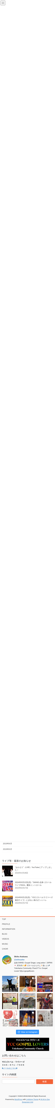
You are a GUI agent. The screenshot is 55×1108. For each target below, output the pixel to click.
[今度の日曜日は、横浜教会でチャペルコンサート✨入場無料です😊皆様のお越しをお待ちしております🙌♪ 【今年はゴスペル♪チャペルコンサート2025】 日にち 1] (10, 1001)
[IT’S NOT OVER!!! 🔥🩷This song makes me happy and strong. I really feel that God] (27, 1018)
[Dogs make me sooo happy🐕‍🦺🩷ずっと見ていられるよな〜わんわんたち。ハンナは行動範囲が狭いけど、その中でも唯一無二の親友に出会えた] (10, 984)
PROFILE (6, 924)
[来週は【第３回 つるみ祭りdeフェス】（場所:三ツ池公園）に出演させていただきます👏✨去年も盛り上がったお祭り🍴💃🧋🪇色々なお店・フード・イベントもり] (10, 1018)
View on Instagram (29, 1032)
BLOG (4, 934)
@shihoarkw (19, 960)
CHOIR (5, 949)
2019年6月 (7, 844)
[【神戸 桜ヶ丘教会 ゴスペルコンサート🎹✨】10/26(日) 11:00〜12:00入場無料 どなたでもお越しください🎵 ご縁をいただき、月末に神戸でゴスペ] (27, 1001)
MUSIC (5, 944)
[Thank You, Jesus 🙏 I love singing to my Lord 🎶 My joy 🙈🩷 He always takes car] (45, 1001)
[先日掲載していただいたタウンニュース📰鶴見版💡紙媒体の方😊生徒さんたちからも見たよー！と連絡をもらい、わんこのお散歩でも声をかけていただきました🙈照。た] (45, 1018)
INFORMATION (8, 929)
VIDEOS (5, 939)
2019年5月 (7, 849)
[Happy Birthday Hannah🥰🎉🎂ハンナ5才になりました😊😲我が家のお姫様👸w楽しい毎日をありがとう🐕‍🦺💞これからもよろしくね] (27, 984)
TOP (4, 919)
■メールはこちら (9, 1068)
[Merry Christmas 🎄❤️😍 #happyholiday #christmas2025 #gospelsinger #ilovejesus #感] (45, 984)
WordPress (18, 1099)
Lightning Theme (32, 1099)
